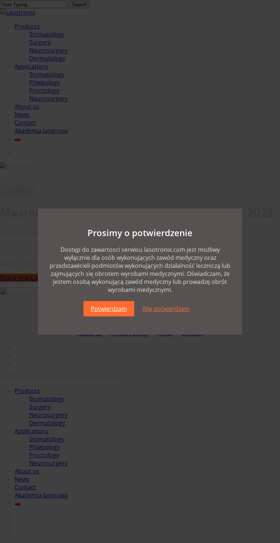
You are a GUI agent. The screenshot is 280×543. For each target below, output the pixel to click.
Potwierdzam (109, 309)
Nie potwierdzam (166, 309)
